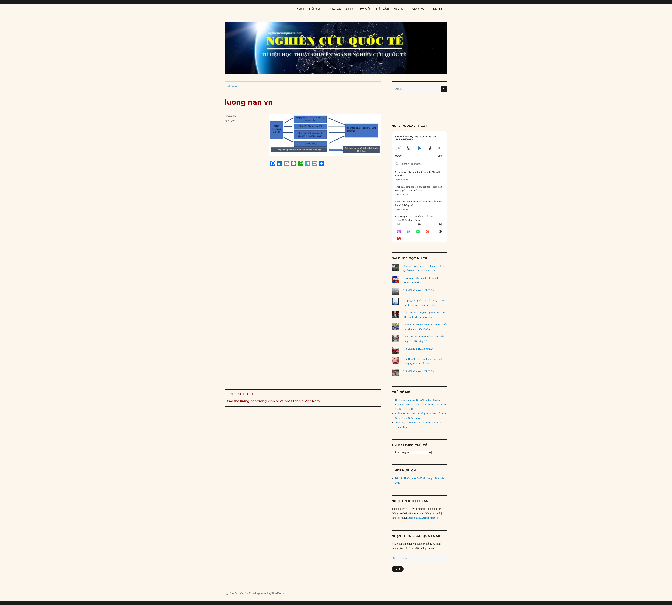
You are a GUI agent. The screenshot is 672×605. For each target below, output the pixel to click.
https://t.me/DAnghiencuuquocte (423, 518)
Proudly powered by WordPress (266, 593)
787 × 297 (230, 120)
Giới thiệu (418, 8)
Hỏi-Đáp (365, 8)
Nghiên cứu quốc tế (235, 593)
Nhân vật (335, 8)
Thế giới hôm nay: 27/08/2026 (418, 290)
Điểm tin (438, 8)
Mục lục (398, 8)
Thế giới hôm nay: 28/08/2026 (418, 371)
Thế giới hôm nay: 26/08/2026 (418, 348)
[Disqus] (303, 235)
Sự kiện (350, 8)
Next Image (231, 85)
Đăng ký (398, 569)
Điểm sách (382, 8)
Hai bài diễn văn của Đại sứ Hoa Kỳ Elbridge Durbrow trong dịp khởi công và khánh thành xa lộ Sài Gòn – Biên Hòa (420, 404)
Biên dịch (315, 8)
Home (300, 8)
